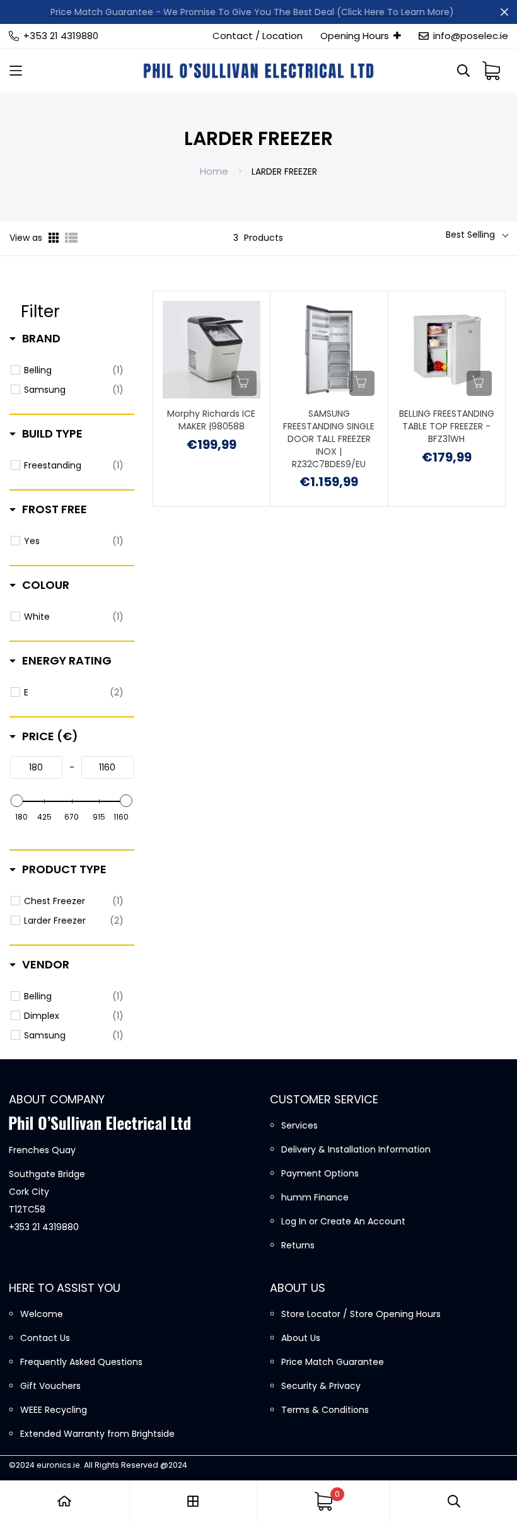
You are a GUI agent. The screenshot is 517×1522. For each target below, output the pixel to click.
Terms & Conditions (325, 1409)
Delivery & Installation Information (356, 1149)
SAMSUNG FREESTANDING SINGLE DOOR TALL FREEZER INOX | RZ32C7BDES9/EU (329, 439)
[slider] (17, 800)
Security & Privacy (321, 1386)
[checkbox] (74, 370)
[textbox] (36, 767)
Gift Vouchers (50, 1386)
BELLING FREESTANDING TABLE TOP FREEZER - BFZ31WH (446, 426)
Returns (298, 1245)
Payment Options (320, 1173)
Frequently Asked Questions (81, 1362)
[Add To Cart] (244, 383)
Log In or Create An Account (343, 1221)
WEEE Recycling (53, 1409)
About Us (300, 1338)
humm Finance (315, 1197)
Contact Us (45, 1338)
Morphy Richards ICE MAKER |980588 (211, 420)
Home (214, 171)
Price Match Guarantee (332, 1362)
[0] (323, 1501)
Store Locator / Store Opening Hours (361, 1314)
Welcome (41, 1314)
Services (299, 1125)
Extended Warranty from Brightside (97, 1433)
